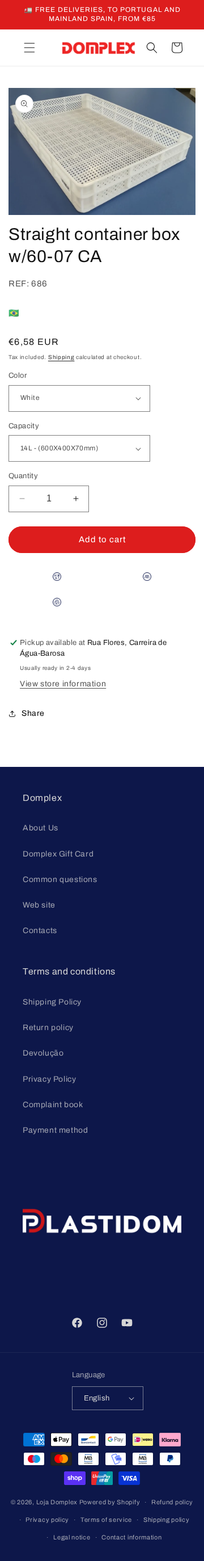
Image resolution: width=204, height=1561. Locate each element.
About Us (40, 828)
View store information (63, 684)
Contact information (131, 1537)
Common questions (60, 879)
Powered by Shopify (110, 1502)
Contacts (40, 930)
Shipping (61, 357)
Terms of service (106, 1519)
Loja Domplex (57, 1502)
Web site (39, 905)
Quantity (23, 476)
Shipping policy (166, 1519)
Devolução (43, 1053)
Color (17, 375)
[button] (29, 47)
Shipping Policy (52, 1002)
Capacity (23, 426)
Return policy (48, 1027)
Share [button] (33, 713)
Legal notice (71, 1537)
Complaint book (53, 1104)
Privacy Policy (49, 1079)
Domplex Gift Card (58, 854)
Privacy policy (47, 1519)
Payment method (55, 1130)
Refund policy (172, 1502)
